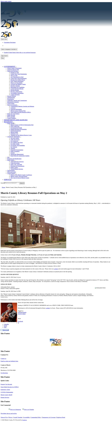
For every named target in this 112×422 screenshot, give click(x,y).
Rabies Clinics (14, 167)
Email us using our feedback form (9, 361)
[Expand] (18, 71)
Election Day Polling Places (17, 80)
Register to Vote (14, 72)
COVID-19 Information (7, 392)
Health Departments (15, 130)
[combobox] (9, 49)
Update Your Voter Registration (18, 74)
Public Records (11, 115)
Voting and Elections (12, 71)
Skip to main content (6, 1)
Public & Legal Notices (13, 113)
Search (2, 183)
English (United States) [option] (20, 52)
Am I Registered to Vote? (17, 77)
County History (11, 173)
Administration (11, 97)
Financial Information (16, 109)
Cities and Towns (15, 139)
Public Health (10, 123)
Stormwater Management (17, 154)
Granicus (24, 420)
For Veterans (13, 147)
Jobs (8, 157)
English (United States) (20, 45)
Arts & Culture (22, 314)
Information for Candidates (17, 87)
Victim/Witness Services (16, 169)
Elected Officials (11, 96)
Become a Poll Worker (16, 91)
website (56, 269)
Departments (10, 99)
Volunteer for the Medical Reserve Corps (21, 135)
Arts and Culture (14, 138)
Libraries (12, 148)
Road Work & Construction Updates (19, 155)
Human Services (5, 397)
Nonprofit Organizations (16, 150)
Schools (12, 152)
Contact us (3, 358)
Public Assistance (15, 151)
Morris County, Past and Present (18, 176)
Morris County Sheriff (6, 395)
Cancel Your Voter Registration (18, 78)
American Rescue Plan (13, 69)
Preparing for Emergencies (17, 166)
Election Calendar (15, 85)
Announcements (22, 312)
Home (3, 187)
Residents (8, 122)
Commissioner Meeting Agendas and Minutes (22, 106)
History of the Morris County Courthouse (21, 175)
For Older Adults (14, 144)
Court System (10, 103)
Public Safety (10, 160)
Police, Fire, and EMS (16, 164)
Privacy (10, 417)
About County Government (14, 68)
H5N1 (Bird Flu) (14, 126)
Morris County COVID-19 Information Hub (21, 125)
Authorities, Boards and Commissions (17, 100)
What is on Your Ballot (16, 83)
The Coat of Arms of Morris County (19, 178)
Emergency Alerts (5, 389)
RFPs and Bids (11, 116)
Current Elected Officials (16, 88)
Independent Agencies (13, 102)
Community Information (13, 136)
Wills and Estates (11, 172)
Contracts (12, 108)
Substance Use (14, 133)
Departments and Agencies (15, 120)
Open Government (12, 105)
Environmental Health (16, 127)
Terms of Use (4, 417)
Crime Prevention (15, 163)
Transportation (11, 170)
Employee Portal (60, 417)
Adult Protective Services (17, 161)
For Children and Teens (16, 142)
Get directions (4, 373)
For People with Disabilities (17, 145)
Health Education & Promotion (18, 129)
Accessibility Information (17, 93)
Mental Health (14, 132)
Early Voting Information (16, 81)
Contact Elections (15, 94)
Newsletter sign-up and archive (9, 413)
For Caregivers (14, 141)
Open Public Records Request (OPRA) (20, 112)
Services (7, 179)
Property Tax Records (6, 384)
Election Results (14, 90)
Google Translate (17, 417)
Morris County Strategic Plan (18, 110)
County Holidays (11, 118)
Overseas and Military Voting (18, 84)
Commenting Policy (36, 417)
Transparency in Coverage (49, 417)
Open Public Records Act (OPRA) (10, 387)
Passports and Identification (14, 158)
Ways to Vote (13, 75)
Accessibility (26, 417)
